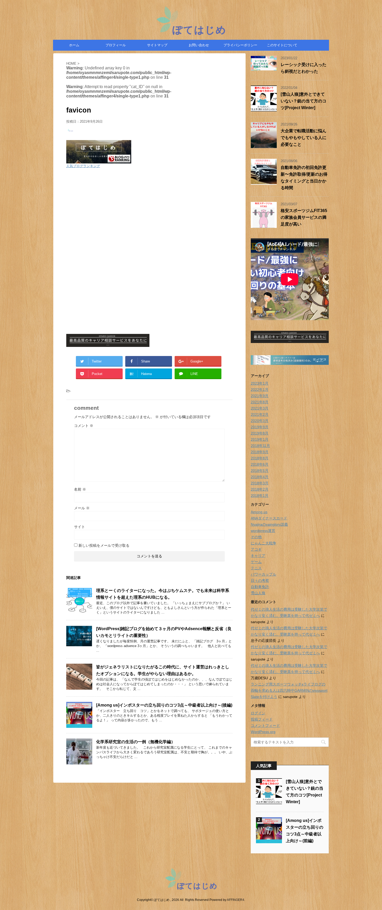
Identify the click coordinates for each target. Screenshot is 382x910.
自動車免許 (260, 587)
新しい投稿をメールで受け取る (103, 545)
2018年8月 (259, 458)
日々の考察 (260, 580)
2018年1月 (259, 495)
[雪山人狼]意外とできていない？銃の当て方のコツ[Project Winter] (303, 101)
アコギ (256, 549)
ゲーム (256, 562)
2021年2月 (259, 414)
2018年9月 (259, 452)
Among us (259, 512)
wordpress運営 (263, 531)
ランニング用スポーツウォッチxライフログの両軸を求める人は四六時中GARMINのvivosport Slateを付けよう (289, 690)
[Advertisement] (149, 210)
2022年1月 (259, 389)
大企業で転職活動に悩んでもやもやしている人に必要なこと (303, 138)
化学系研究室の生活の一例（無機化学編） (135, 742)
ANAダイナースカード (269, 518)
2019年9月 (259, 427)
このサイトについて (282, 45)
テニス (256, 568)
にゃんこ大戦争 (263, 543)
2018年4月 (259, 477)
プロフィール (116, 45)
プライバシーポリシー (240, 45)
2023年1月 (259, 383)
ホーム (74, 45)
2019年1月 (259, 439)
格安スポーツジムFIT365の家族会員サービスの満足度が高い (304, 217)
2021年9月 (259, 396)
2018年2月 (259, 489)
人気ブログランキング (83, 166)
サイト (79, 527)
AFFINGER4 (235, 900)
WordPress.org (263, 732)
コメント (83, 426)
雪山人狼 (258, 593)
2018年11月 (260, 446)
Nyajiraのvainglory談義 (269, 524)
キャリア (258, 555)
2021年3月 (259, 408)
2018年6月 (259, 464)
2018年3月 (259, 483)
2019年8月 (259, 433)
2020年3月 (259, 421)
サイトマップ (157, 45)
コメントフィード (265, 725)
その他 (256, 537)
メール (82, 508)
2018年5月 (259, 471)
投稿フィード (262, 719)
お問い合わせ (199, 45)
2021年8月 (259, 402)
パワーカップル (263, 574)
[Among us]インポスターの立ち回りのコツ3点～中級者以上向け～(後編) (164, 705)
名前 (80, 489)
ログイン (258, 713)
